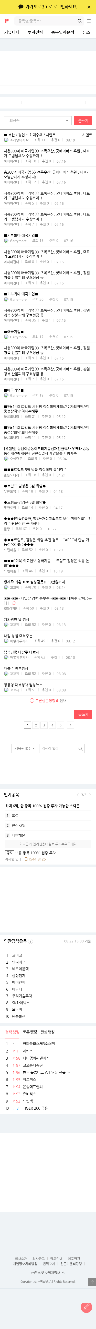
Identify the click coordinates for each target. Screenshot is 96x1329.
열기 (92, 1282)
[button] (39, 120)
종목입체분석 (62, 32)
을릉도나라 (11, 416)
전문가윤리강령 (71, 1264)
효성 (12, 815)
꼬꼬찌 (14, 587)
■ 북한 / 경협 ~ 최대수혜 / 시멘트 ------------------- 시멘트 (48, 135)
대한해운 (16, 835)
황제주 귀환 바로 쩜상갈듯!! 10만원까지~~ (37, 582)
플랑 (7, 529)
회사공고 (39, 1259)
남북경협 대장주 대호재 (21, 652)
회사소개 (21, 1259)
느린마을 (10, 550)
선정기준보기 (30, 941)
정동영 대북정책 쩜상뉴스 (23, 685)
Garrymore (18, 241)
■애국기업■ (14, 332)
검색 (79, 21)
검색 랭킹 (12, 1032)
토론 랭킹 (30, 1032)
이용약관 (74, 1259)
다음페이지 (70, 725)
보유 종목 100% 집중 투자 (30, 853)
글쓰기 (83, 121)
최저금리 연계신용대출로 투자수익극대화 (48, 844)
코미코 (17, 955)
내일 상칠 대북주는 (18, 636)
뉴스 (86, 32)
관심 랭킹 (47, 1032)
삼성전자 (18, 976)
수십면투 (16, 459)
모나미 (17, 1009)
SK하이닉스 (21, 1003)
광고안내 (56, 1259)
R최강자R (10, 608)
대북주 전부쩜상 (16, 668)
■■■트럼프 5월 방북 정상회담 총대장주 (35, 470)
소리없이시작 (19, 140)
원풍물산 (18, 1016)
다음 (90, 794)
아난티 (17, 989)
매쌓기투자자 (19, 641)
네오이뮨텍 (20, 969)
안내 (50, 701)
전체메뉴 (91, 21)
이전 (78, 794)
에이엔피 (18, 982)
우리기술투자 (22, 996)
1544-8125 (37, 859)
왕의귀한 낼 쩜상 (16, 619)
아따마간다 (11, 161)
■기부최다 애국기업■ (21, 235)
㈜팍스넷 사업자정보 (45, 1272)
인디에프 (18, 962)
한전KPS (16, 825)
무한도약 (10, 491)
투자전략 (35, 32)
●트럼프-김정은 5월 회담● (25, 486)
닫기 (89, 7)
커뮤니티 (11, 32)
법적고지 (49, 1264)
